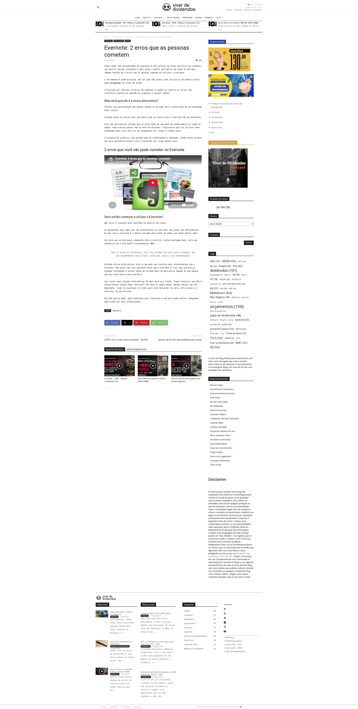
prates (227, 324)
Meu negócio (176, 375)
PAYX (214, 320)
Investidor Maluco (218, 414)
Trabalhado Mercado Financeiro (224, 418)
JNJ (214, 288)
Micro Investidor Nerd (220, 435)
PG (223, 320)
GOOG (225, 279)
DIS (237, 265)
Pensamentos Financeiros (222, 389)
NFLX (245, 297)
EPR (228, 275)
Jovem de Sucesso (218, 410)
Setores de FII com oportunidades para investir (180, 339)
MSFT (236, 297)
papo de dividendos (225, 315)
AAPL (215, 261)
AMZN (229, 261)
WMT (241, 342)
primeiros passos (222, 328)
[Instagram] (225, 613)
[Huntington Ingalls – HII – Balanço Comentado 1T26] (100, 24)
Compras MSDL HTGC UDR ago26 (155, 613)
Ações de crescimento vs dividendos (121, 642)
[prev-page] (106, 387)
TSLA (216, 337)
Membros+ (142, 375)
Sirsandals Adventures (220, 460)
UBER (229, 338)
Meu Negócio (220, 297)
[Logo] (179, 7)
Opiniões (114, 617)
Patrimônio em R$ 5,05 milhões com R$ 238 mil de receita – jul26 (158, 673)
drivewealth (216, 275)
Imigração (215, 284)
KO (223, 288)
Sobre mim (216, 127)
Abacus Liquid (216, 385)
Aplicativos (130, 37)
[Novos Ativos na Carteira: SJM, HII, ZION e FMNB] (213, 24)
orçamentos (227, 306)
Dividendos (216, 117)
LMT (232, 288)
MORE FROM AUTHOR (136, 349)
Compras (145, 616)
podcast (242, 319)
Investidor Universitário (220, 439)
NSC (213, 302)
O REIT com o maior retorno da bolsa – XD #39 (126, 339)
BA (213, 266)
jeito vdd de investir (233, 283)
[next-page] (110, 387)
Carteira (215, 112)
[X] (225, 627)
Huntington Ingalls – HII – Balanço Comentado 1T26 (127, 23)
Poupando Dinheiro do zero (222, 431)
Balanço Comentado (112, 375)
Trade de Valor (236, 333)
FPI (214, 279)
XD (212, 132)
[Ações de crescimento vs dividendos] (102, 643)
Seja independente (218, 443)
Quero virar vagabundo (220, 456)
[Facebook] (225, 609)
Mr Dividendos (216, 406)
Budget (225, 266)
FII (244, 275)
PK (230, 320)
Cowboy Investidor (218, 427)
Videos (128, 41)
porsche (215, 324)
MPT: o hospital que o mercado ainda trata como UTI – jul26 (157, 642)
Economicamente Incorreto (222, 393)
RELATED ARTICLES (114, 349)
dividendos (223, 270)
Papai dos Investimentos (221, 448)
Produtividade (117, 37)
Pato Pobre (215, 397)
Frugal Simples (216, 452)
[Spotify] (225, 622)
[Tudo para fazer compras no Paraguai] (102, 613)
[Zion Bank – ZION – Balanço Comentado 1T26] (156, 24)
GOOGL (236, 279)
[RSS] (225, 618)
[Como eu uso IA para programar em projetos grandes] (186, 365)
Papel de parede (217, 311)
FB (236, 274)
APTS (242, 261)
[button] (98, 7)
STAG (214, 333)
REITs (241, 328)
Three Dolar (215, 464)
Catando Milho (216, 422)
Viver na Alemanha (222, 342)
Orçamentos (217, 122)
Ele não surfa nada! (218, 401)
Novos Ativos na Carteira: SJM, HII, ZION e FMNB (238, 23)
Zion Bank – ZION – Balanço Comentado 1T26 (181, 23)
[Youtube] (225, 631)
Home (106, 37)
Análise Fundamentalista (120, 646)
